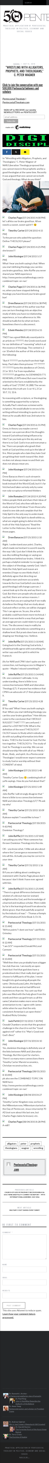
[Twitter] (16, 152)
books (17, 64)
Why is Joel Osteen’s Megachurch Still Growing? (27, 1424)
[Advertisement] (24, 49)
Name (4, 1264)
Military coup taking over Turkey (24, 1208)
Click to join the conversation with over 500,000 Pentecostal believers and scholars (22, 88)
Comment (7, 1232)
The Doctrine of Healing (18, 1437)
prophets (35, 1143)
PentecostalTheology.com (15, 102)
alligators (11, 1143)
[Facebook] (6, 152)
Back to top (23, 1457)
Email (5, 1277)
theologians (11, 1148)
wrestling (38, 1148)
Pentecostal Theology (13, 98)
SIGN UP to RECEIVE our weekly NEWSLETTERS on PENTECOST (20, 111)
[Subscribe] (25, 152)
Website (6, 1290)
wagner (25, 1148)
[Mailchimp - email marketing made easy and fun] (18, 129)
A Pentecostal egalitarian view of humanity (25, 1396)
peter (23, 1143)
